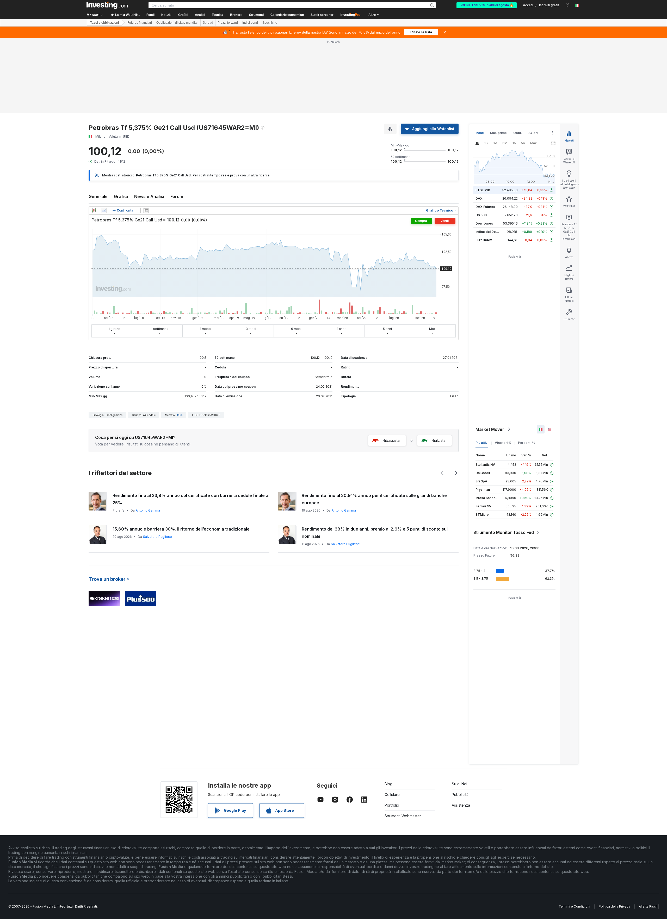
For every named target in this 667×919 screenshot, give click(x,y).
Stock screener (322, 15)
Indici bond (250, 22)
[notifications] (568, 4)
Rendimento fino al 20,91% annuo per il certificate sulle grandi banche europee (374, 499)
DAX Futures (485, 207)
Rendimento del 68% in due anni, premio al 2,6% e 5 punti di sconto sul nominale (375, 532)
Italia (179, 415)
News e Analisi (149, 196)
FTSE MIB (482, 190)
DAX (479, 198)
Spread (208, 22)
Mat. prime (498, 133)
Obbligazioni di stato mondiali (177, 22)
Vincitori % (503, 443)
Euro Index (483, 240)
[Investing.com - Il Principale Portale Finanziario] (107, 5)
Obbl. (517, 133)
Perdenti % (526, 443)
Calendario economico (287, 15)
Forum (176, 196)
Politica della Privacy (614, 906)
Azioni (533, 133)
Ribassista (391, 440)
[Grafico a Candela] (94, 210)
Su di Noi (459, 784)
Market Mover (489, 429)
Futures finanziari (139, 22)
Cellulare (392, 794)
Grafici (121, 196)
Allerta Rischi (648, 906)
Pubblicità (460, 794)
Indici (479, 133)
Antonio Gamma (148, 510)
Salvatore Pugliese (157, 537)
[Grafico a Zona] (104, 210)
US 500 (481, 215)
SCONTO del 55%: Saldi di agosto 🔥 (487, 5)
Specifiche (269, 22)
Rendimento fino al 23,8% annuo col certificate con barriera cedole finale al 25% (191, 499)
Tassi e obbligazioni (104, 22)
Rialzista (439, 440)
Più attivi (481, 443)
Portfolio (392, 805)
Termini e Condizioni (574, 906)
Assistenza (461, 805)
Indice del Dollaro (489, 232)
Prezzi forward (228, 22)
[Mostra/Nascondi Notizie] (146, 210)
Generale (98, 196)
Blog (388, 784)
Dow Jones (484, 223)
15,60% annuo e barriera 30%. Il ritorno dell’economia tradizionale (181, 529)
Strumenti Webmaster (403, 816)
